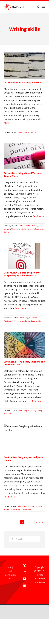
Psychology (39, 229)
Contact (10, 578)
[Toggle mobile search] (38, 6)
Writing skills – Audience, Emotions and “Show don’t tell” (24, 363)
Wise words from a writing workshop (23, 82)
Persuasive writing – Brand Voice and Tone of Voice (23, 174)
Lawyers (7, 229)
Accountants (25, 226)
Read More (38, 216)
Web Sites (7, 413)
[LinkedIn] (24, 585)
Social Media (36, 321)
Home (8, 567)
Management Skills (18, 229)
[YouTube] (24, 578)
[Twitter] (24, 565)
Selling (6, 232)
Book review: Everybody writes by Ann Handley (24, 459)
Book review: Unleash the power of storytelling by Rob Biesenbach (22, 274)
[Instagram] (24, 572)
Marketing (32, 132)
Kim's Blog (23, 132)
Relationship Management (14, 321)
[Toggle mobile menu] (43, 6)
